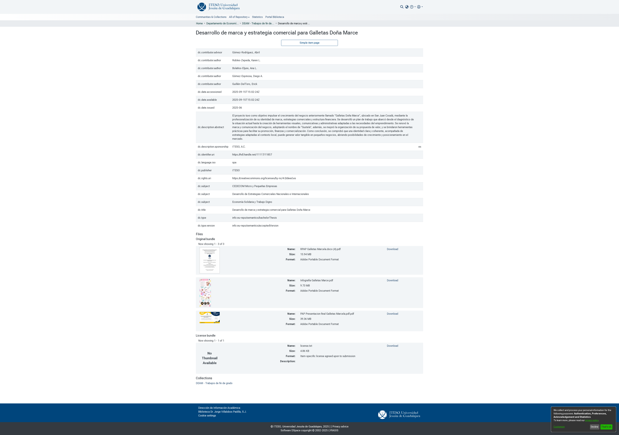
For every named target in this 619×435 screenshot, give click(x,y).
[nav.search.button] (402, 7)
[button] (413, 6)
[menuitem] (407, 7)
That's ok (606, 426)
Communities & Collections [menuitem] (211, 17)
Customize (559, 426)
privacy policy (591, 420)
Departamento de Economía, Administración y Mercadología (222, 23)
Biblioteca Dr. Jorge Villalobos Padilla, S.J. (222, 411)
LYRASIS (333, 430)
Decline (594, 426)
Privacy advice (340, 426)
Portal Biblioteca (274, 17)
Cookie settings (207, 415)
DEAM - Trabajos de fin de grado (258, 23)
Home (199, 23)
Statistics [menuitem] (257, 17)
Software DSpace (290, 430)
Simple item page (309, 42)
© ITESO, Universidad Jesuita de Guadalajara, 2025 (300, 426)
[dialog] (583, 419)
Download (392, 249)
